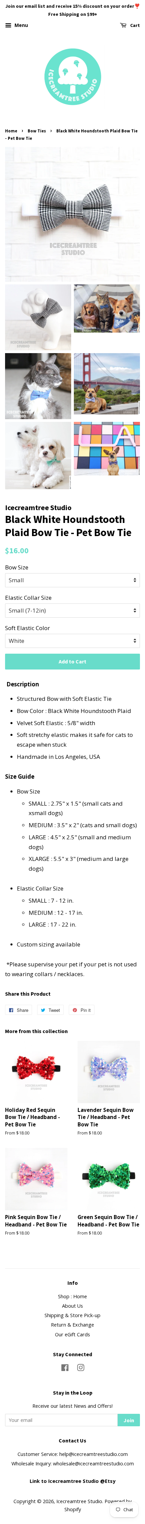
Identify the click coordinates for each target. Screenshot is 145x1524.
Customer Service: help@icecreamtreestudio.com (73, 1454)
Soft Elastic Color (27, 628)
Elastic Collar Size (28, 597)
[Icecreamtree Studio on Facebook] (65, 1369)
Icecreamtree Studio (79, 1501)
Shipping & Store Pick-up (72, 1315)
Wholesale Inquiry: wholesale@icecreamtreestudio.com (72, 1463)
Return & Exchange (72, 1324)
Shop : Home (72, 1296)
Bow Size (16, 567)
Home (11, 130)
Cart (134, 25)
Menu (20, 25)
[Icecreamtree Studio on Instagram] (80, 1369)
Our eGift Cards (72, 1334)
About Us (72, 1306)
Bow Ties (37, 130)
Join (128, 1420)
